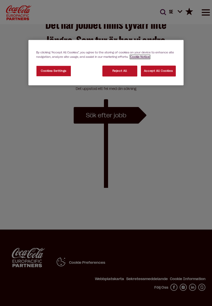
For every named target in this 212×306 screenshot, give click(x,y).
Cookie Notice (140, 57)
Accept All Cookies (158, 71)
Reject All (119, 71)
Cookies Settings (53, 71)
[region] (106, 62)
